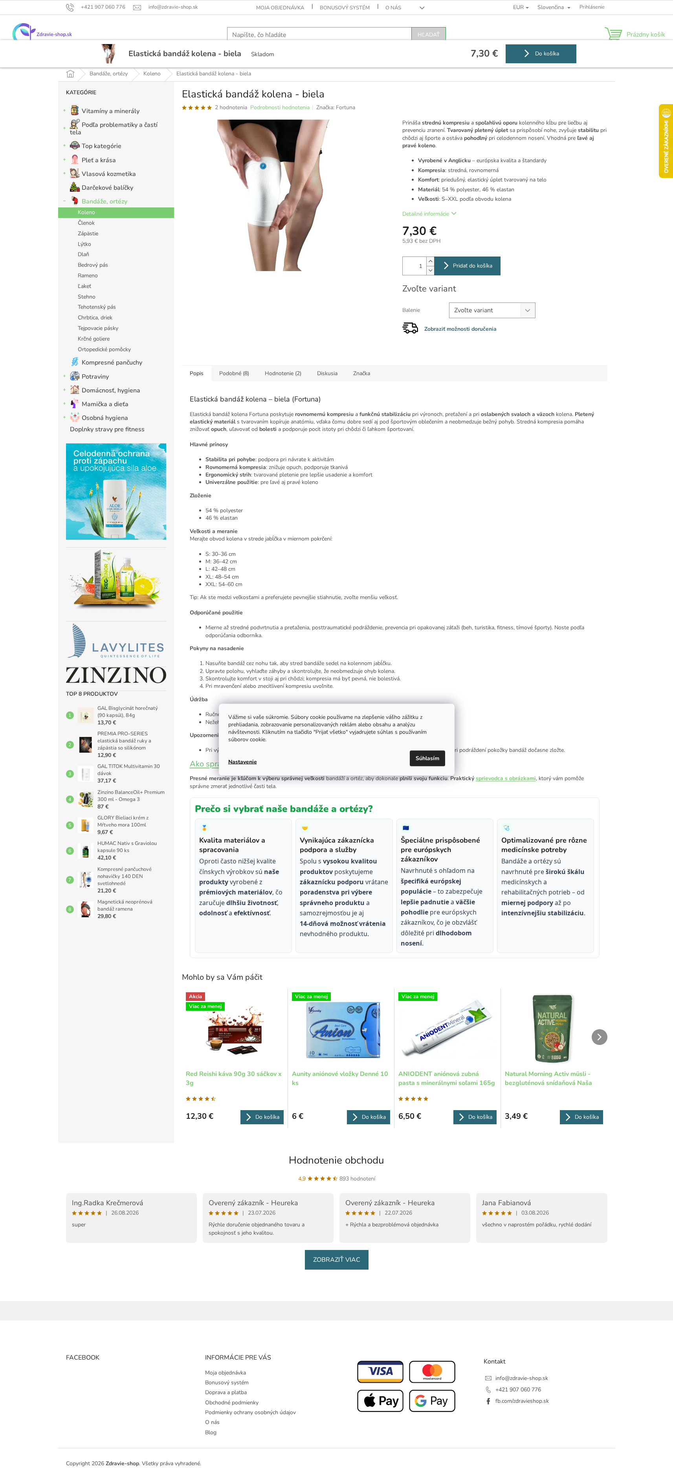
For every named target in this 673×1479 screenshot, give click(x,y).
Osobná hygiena (105, 418)
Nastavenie (242, 762)
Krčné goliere (94, 339)
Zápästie (88, 233)
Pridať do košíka (472, 265)
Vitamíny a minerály (110, 111)
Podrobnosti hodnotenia (280, 107)
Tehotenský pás (97, 307)
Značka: (335, 107)
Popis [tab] (197, 373)
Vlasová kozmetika (109, 174)
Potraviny (95, 376)
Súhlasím (427, 758)
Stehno (86, 297)
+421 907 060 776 (518, 1389)
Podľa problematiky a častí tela (114, 129)
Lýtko (84, 244)
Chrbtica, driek (95, 317)
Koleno (86, 212)
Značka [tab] (361, 373)
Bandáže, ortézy (104, 201)
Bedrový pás (93, 265)
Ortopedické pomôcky (104, 349)
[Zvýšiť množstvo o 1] (430, 261)
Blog (210, 1432)
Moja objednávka (280, 7)
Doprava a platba (226, 1392)
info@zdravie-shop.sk (521, 1378)
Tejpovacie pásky (98, 328)
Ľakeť (84, 286)
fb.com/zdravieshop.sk (522, 1401)
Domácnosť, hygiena (111, 390)
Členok (86, 223)
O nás (393, 7)
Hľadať (429, 34)
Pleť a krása (99, 160)
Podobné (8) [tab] (234, 373)
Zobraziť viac (336, 1259)
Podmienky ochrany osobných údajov (250, 1412)
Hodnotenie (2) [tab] (283, 373)
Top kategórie (101, 146)
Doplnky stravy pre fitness (107, 429)
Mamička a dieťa (105, 404)
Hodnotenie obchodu (336, 1160)
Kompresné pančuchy (112, 362)
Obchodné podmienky (232, 1402)
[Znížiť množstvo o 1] (430, 270)
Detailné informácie (425, 214)
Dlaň (83, 254)
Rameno (88, 275)
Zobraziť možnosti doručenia (460, 329)
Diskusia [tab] (327, 373)
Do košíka (546, 53)
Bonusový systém (345, 7)
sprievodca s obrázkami (506, 778)
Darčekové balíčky (107, 187)
